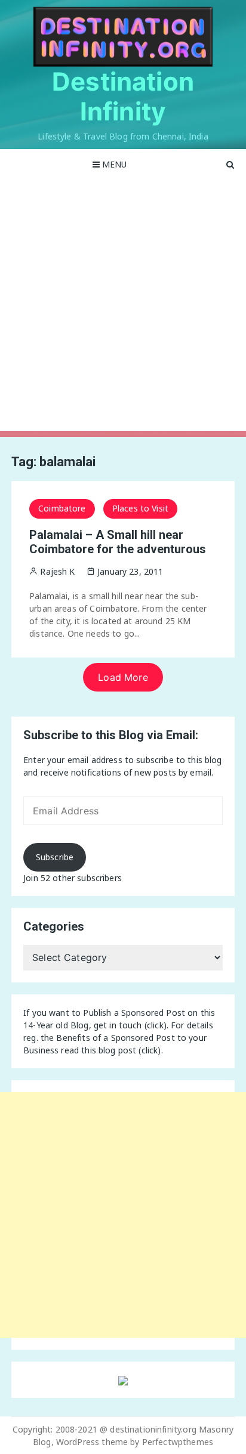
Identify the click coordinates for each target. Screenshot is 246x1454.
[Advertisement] (123, 308)
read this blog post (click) (111, 1050)
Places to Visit (140, 508)
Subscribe (54, 857)
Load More (122, 677)
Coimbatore (62, 508)
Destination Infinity (123, 96)
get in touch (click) (130, 1025)
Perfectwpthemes (177, 1441)
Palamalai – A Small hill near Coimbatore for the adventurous (117, 542)
